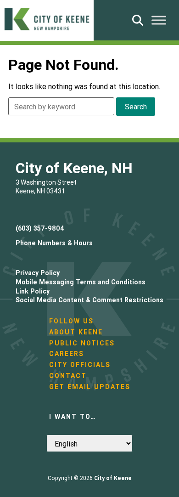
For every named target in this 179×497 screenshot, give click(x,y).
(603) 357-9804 (40, 228)
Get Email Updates (89, 387)
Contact (68, 376)
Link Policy (33, 291)
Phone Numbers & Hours (54, 243)
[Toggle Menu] (158, 20)
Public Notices (82, 343)
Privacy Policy (38, 273)
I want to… (72, 416)
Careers (66, 354)
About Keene (76, 332)
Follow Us (71, 321)
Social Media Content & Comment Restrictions (89, 300)
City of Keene (113, 477)
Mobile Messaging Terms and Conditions (80, 282)
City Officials (80, 365)
